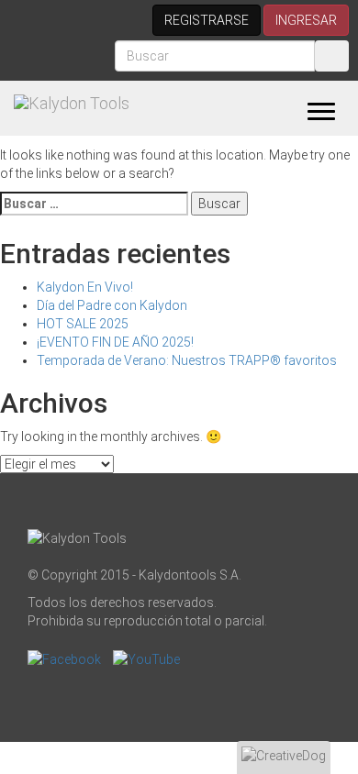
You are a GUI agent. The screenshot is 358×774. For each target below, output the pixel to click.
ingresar (306, 20)
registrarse (206, 20)
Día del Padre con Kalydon (112, 305)
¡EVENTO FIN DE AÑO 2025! (115, 342)
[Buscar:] (94, 204)
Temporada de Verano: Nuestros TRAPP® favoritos (187, 360)
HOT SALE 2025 (83, 323)
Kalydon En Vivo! (85, 287)
